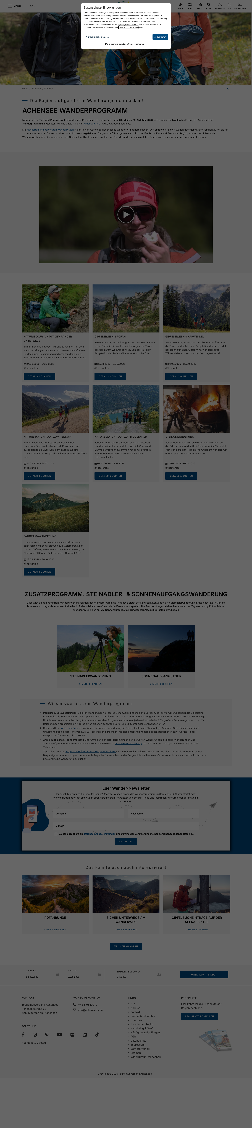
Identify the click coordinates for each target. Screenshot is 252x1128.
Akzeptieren (160, 37)
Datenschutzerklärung (128, 27)
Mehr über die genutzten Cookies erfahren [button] (124, 44)
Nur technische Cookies (97, 37)
